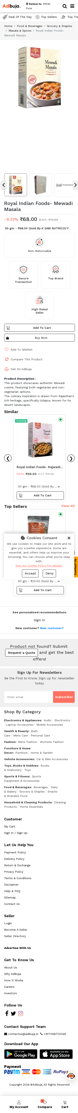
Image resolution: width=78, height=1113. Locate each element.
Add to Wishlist (21, 349)
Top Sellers (49, 16)
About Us (10, 967)
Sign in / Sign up (15, 832)
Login (8, 923)
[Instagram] (20, 1014)
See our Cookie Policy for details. (39, 565)
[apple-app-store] (56, 1053)
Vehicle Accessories (19, 759)
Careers (9, 986)
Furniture (21, 752)
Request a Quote (21, 653)
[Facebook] (7, 1014)
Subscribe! (64, 697)
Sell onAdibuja (21, 369)
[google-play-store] (20, 1053)
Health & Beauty (16, 731)
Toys (27, 770)
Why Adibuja (12, 974)
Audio (48, 720)
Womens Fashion (52, 742)
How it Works (13, 980)
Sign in (39, 620)
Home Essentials (31, 806)
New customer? (52, 628)
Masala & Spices (20, 30)
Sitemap (10, 897)
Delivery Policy (14, 858)
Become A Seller (15, 929)
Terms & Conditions (17, 878)
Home (8, 26)
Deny (49, 573)
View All (68, 506)
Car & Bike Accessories (52, 759)
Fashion (10, 742)
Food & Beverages (29, 26)
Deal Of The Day (20, 16)
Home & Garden (42, 752)
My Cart (9, 826)
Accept (30, 573)
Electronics (62, 720)
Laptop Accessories (19, 724)
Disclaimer (11, 884)
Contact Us (12, 904)
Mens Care (20, 735)
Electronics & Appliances (22, 720)
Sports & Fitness (16, 776)
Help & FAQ (12, 891)
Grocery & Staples (59, 26)
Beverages (40, 787)
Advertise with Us (17, 948)
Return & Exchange (17, 865)
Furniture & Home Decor (17, 750)
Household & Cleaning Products (28, 802)
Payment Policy (15, 852)
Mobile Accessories (49, 724)
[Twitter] (13, 1014)
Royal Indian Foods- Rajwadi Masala (38, 468)
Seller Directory (15, 936)
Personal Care (40, 735)
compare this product (26, 359)
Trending (21, 421)
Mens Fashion (27, 742)
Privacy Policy (13, 871)
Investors (10, 993)
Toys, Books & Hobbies (21, 765)
